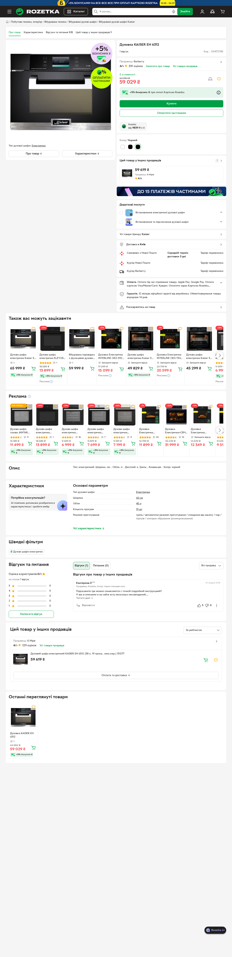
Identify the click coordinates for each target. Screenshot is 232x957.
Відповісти (88, 605)
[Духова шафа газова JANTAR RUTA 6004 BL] (21, 415)
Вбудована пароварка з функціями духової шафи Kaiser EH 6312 (82, 357)
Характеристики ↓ (87, 153)
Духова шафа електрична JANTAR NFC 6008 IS (98, 431)
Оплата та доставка (115, 675)
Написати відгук (31, 614)
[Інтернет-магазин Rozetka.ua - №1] (37, 11)
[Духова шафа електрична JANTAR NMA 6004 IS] (124, 415)
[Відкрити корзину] (222, 11)
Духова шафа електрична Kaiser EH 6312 (23, 357)
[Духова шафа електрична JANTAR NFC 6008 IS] (99, 415)
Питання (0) (101, 565)
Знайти (185, 11)
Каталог (79, 11)
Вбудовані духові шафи (83, 22)
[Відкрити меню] (9, 11)
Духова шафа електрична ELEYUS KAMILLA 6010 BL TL (52, 357)
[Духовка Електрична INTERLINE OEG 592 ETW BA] (111, 339)
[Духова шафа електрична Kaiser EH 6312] (23, 339)
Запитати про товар (158, 66)
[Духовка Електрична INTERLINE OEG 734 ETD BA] (170, 339)
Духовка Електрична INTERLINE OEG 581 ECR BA (200, 431)
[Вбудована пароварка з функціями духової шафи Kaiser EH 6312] (82, 339)
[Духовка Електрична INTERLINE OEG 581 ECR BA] (202, 415)
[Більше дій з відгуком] (216, 605)
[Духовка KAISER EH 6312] (23, 717)
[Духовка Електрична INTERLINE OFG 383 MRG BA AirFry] (150, 415)
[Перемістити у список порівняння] (210, 79)
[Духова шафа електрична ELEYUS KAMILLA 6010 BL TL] (53, 339)
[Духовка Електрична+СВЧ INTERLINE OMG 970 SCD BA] (176, 415)
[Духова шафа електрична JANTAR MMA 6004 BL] (73, 415)
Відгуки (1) (81, 565)
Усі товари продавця (185, 66)
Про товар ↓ (34, 153)
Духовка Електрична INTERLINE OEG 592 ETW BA (110, 357)
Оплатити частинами (171, 113)
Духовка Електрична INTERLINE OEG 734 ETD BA (169, 357)
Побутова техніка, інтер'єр (26, 22)
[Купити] (33, 368)
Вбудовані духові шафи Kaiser (117, 22)
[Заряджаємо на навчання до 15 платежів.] (171, 191)
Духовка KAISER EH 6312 (22, 735)
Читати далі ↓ (84, 598)
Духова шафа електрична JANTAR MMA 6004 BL (70, 431)
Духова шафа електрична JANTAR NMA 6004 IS (124, 431)
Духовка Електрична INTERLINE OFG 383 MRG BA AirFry (150, 431)
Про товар (15, 32)
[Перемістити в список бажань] (219, 79)
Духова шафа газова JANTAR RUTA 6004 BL (19, 431)
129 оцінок (29, 645)
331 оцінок (136, 66)
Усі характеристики (89, 528)
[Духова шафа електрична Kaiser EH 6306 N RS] (141, 339)
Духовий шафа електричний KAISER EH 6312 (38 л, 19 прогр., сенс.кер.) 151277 (77, 654)
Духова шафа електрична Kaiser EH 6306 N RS (141, 357)
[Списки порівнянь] (212, 11)
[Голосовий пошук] (173, 11)
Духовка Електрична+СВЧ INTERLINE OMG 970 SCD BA (175, 431)
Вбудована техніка (55, 22)
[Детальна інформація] (29, 396)
